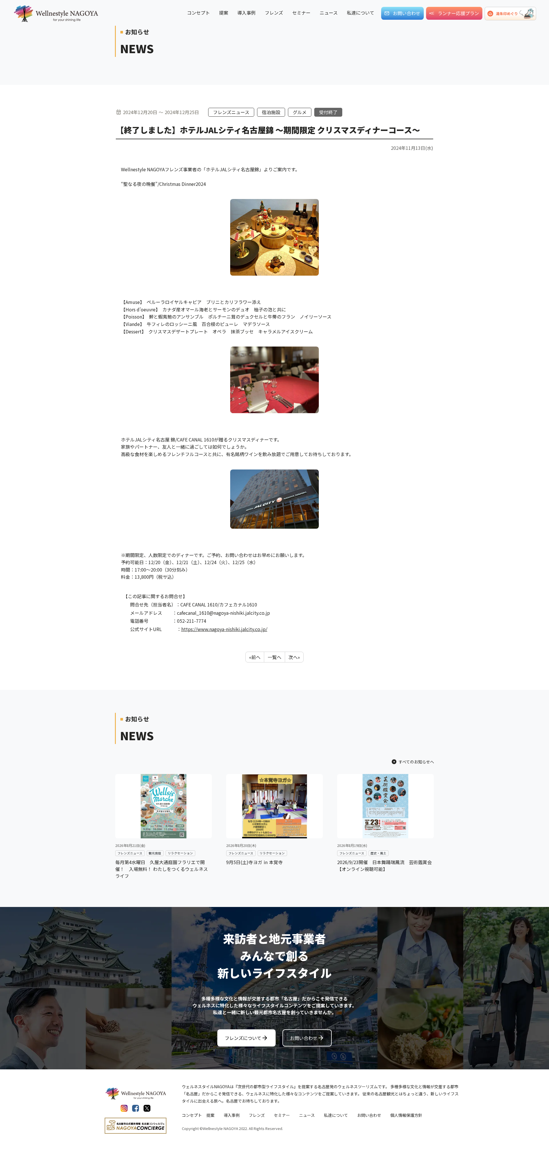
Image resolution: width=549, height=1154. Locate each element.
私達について (336, 1115)
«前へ (254, 657)
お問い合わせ (307, 1038)
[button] (510, 13)
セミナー (282, 1115)
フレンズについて (246, 1038)
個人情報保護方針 (406, 1115)
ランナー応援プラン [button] (458, 13)
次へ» (294, 657)
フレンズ (257, 1115)
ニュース (307, 1115)
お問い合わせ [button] (406, 13)
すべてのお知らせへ (412, 761)
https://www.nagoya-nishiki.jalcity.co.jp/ (224, 629)
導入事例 (232, 1115)
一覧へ (274, 657)
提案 (210, 1115)
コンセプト (192, 1115)
